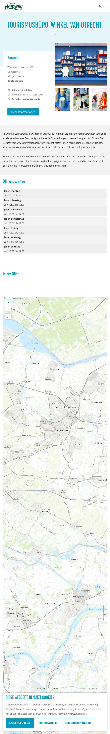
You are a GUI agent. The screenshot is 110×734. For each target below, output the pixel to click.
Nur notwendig (48, 723)
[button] (8, 302)
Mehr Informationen (23, 112)
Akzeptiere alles (20, 723)
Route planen (15, 80)
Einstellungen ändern (78, 723)
